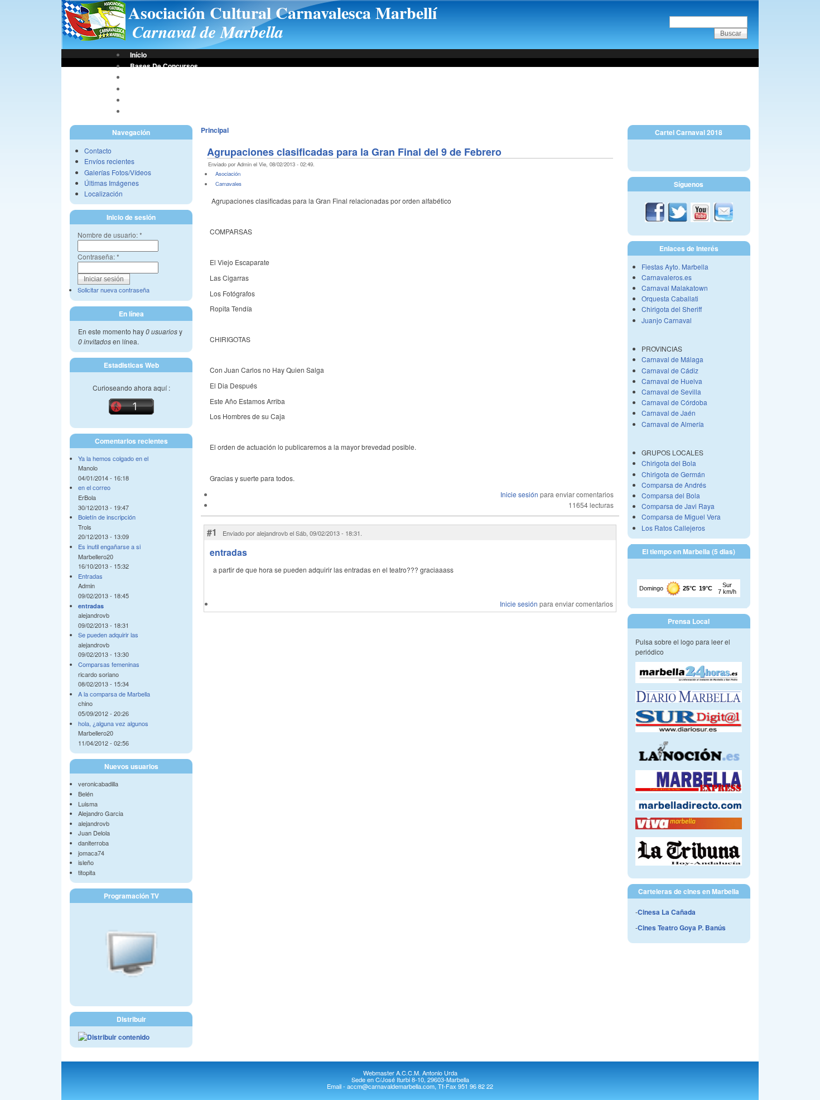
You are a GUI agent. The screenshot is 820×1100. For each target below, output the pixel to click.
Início (138, 55)
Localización (103, 193)
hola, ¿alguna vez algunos (113, 723)
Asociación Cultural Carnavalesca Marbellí (282, 12)
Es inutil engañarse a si (109, 546)
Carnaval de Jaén (668, 412)
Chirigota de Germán (673, 474)
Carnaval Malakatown (674, 287)
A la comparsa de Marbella (114, 693)
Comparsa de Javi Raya (678, 506)
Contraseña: (98, 256)
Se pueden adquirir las (108, 634)
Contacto (98, 150)
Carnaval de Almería (672, 424)
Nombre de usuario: (110, 234)
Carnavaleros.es (666, 277)
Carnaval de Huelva (671, 381)
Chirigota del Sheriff (671, 309)
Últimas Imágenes (111, 183)
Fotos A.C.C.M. (153, 100)
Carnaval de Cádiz (669, 370)
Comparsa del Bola (670, 495)
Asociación (148, 77)
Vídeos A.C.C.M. (155, 111)
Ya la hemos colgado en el (113, 458)
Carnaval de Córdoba (674, 402)
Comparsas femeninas (108, 664)
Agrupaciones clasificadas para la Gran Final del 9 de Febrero (354, 152)
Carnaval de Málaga (672, 359)
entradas (91, 606)
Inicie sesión (519, 494)
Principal (215, 130)
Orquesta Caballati (669, 298)
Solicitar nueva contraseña (113, 289)
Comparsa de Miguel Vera (681, 516)
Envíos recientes (109, 161)
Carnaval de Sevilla (671, 391)
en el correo (94, 487)
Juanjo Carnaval (666, 320)
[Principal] (93, 38)
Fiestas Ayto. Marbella (674, 266)
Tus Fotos (145, 89)
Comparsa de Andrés (673, 484)
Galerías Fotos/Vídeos (117, 172)
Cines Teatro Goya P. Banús (682, 928)
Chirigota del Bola (668, 463)
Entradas (90, 575)
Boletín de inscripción (107, 516)
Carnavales (228, 184)
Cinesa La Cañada (667, 912)
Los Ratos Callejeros (673, 527)
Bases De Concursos (164, 66)
